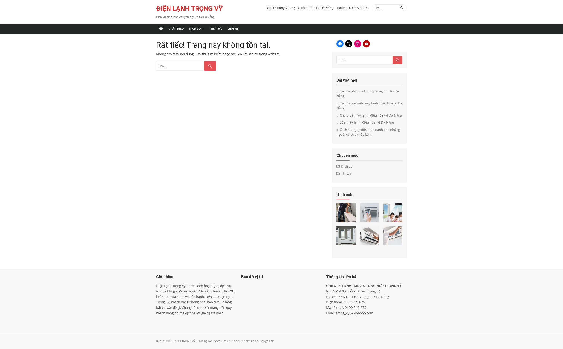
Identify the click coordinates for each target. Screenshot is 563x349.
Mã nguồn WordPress (213, 341)
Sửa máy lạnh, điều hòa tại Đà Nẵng (367, 122)
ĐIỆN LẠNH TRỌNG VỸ (189, 8)
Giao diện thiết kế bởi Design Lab (252, 341)
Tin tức (216, 29)
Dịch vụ (195, 29)
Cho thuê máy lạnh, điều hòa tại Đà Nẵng (371, 115)
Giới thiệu (176, 29)
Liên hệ (233, 29)
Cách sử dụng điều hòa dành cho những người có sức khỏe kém (368, 132)
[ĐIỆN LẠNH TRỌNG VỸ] (161, 29)
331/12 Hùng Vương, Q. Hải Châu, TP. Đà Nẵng (299, 8)
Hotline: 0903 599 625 (353, 8)
